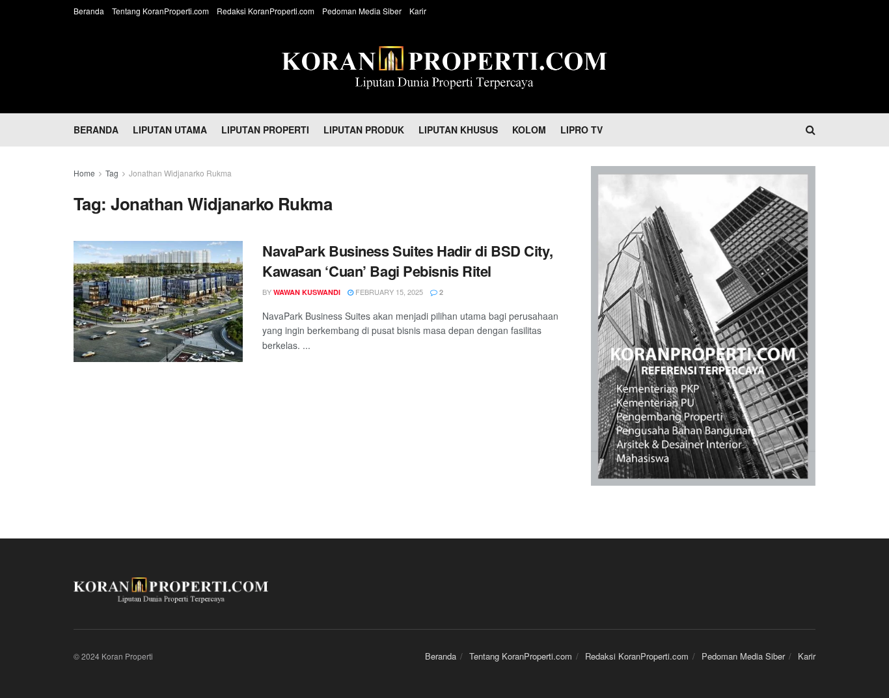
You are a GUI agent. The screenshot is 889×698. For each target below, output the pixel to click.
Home (84, 172)
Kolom (529, 129)
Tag (111, 172)
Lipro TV (581, 129)
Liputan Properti (265, 129)
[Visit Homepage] (444, 67)
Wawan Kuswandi (306, 292)
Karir (417, 10)
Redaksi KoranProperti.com (265, 10)
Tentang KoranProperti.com (160, 10)
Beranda (89, 10)
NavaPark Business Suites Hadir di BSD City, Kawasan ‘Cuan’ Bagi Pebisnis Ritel (407, 261)
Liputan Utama (170, 129)
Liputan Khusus (458, 129)
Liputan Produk (363, 129)
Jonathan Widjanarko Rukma (180, 172)
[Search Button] (810, 129)
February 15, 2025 (388, 291)
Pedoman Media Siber (362, 10)
